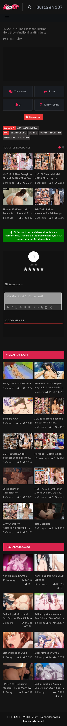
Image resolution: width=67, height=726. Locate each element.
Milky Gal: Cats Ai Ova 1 (17, 383)
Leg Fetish (55, 132)
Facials (43, 132)
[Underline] (16, 307)
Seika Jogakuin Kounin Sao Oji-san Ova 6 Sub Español (47, 618)
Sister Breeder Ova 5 (46, 652)
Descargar (35, 116)
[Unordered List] (29, 307)
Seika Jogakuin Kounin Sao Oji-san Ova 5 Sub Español (16, 618)
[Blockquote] (33, 307)
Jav (19, 128)
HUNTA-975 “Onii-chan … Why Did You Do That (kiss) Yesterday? (48, 492)
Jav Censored (30, 128)
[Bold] (8, 307)
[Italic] (12, 307)
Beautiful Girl (18, 132)
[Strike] (20, 307)
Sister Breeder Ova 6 (15, 652)
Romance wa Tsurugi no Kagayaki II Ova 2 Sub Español (48, 387)
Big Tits (33, 132)
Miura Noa (9, 137)
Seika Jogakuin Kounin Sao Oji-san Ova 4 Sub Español (47, 687)
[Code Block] (38, 307)
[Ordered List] (25, 307)
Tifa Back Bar (42, 523)
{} (46, 307)
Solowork (23, 137)
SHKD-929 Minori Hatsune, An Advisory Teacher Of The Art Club (48, 213)
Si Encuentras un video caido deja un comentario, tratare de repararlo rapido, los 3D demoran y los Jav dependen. (33, 235)
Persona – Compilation (48, 453)
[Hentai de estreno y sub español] (11, 7)
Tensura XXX (10, 418)
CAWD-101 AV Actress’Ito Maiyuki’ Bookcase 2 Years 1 (14, 527)
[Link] (42, 307)
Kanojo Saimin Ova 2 (15, 575)
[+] (51, 307)
